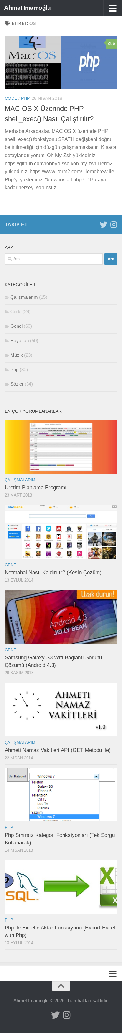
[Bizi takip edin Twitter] (103, 224)
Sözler (16, 384)
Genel (16, 326)
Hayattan (19, 340)
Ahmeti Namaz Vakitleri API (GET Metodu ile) (58, 750)
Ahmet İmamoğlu (27, 7)
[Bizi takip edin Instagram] (113, 224)
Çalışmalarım (24, 297)
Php (25, 98)
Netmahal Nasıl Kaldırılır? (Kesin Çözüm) (53, 573)
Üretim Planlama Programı (36, 488)
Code (11, 98)
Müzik (16, 355)
